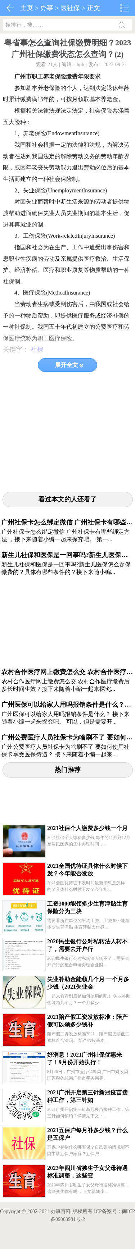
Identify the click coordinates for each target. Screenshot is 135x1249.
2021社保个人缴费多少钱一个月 (87, 828)
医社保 (70, 8)
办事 (46, 8)
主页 (26, 8)
